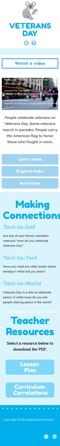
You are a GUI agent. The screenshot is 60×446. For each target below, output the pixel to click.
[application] (30, 94)
